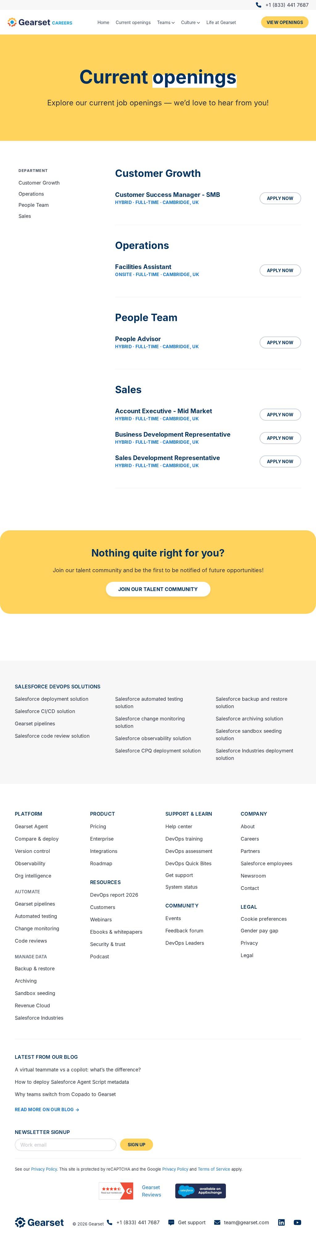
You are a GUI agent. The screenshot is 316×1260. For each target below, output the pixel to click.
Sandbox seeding (35, 993)
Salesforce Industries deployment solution (254, 754)
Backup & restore (35, 968)
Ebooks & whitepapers (116, 932)
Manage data (31, 956)
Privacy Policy (44, 1169)
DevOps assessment (188, 851)
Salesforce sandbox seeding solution (249, 734)
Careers (250, 839)
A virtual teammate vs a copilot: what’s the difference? (78, 1069)
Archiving (26, 981)
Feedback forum (184, 931)
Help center (178, 826)
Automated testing (36, 916)
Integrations (103, 851)
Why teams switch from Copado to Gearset (65, 1094)
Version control (32, 851)
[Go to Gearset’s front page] (39, 1222)
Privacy (249, 943)
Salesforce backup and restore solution (251, 702)
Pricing (98, 826)
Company (254, 814)
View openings (285, 22)
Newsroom (253, 876)
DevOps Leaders (184, 943)
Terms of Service (214, 1169)
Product (102, 814)
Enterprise (102, 839)
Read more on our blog (44, 1109)
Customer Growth (39, 183)
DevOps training (184, 839)
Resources (105, 882)
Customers (102, 907)
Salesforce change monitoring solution (150, 722)
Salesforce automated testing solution (149, 702)
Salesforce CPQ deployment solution (158, 751)
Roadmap (101, 863)
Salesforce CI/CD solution (45, 711)
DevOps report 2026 (114, 895)
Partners (250, 851)
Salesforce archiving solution (249, 719)
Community (181, 906)
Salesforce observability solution (153, 738)
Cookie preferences (264, 919)
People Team (34, 205)
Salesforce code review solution (52, 736)
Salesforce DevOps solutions (58, 686)
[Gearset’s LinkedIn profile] (281, 1222)
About (248, 826)
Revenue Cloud (32, 1005)
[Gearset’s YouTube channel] (297, 1222)
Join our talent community (158, 589)
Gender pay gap (259, 931)
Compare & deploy (37, 839)
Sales (25, 216)
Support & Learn (188, 814)
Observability (30, 863)
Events (173, 918)
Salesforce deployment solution (51, 699)
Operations (31, 194)
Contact (250, 888)
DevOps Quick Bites (188, 863)
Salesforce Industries (39, 1018)
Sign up (137, 1144)
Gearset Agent (31, 826)
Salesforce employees (266, 863)
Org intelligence (33, 876)
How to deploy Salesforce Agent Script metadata (72, 1082)
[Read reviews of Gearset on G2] (116, 1191)
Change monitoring (37, 928)
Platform (29, 814)
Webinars (101, 919)
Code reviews (31, 941)
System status (181, 887)
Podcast (99, 956)
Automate (27, 891)
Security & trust (107, 944)
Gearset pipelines (35, 723)
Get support (179, 875)
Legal (249, 907)
